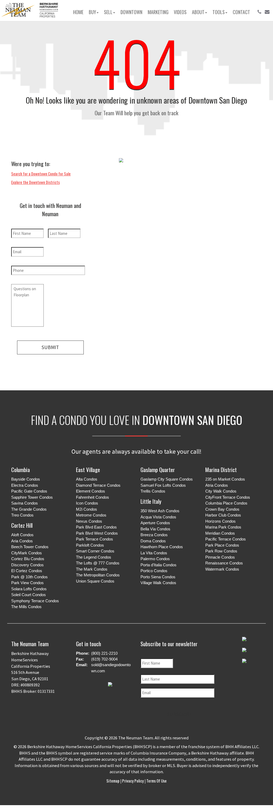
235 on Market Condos (225, 479)
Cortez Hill (22, 525)
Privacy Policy (132, 781)
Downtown (131, 12)
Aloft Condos (22, 535)
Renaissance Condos (224, 563)
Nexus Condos (89, 521)
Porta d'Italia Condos (158, 565)
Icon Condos (87, 503)
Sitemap (113, 781)
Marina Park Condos (223, 527)
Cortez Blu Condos (27, 558)
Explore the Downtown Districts (35, 182)
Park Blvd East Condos (96, 527)
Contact (241, 12)
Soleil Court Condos (28, 594)
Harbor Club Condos (223, 515)
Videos (180, 12)
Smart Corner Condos (95, 551)
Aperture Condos (155, 523)
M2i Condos (86, 509)
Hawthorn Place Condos (161, 546)
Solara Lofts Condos (29, 589)
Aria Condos (22, 541)
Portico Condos (153, 570)
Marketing (158, 12)
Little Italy (150, 501)
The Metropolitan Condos (98, 575)
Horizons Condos (220, 521)
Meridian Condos (220, 533)
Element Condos (90, 491)
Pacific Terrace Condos (225, 539)
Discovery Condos (27, 565)
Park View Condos (27, 582)
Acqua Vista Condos (158, 517)
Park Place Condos (222, 545)
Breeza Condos (154, 535)
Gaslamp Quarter (157, 469)
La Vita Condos (153, 553)
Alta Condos (86, 479)
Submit (50, 347)
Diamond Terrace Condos (98, 485)
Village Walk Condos (158, 582)
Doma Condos (153, 541)
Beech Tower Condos (30, 546)
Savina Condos (24, 503)
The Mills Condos (26, 606)
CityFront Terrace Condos (227, 497)
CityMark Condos (26, 553)
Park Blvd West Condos (97, 533)
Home (78, 12)
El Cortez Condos (26, 570)
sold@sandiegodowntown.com (111, 667)
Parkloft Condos (90, 545)
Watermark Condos (222, 569)
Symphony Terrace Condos (35, 601)
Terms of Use (156, 781)
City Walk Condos (220, 491)
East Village (88, 469)
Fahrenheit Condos (92, 497)
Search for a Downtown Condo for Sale (41, 174)
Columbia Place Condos (226, 503)
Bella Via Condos (155, 529)
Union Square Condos (95, 581)
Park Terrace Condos (94, 539)
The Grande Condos (29, 509)
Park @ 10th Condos (29, 577)
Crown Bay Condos (222, 509)
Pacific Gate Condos (29, 491)
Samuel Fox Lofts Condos (163, 485)
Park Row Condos (221, 551)
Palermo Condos (155, 558)
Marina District (221, 469)
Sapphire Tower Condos (32, 497)
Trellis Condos (152, 491)
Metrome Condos (91, 515)
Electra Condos (24, 485)
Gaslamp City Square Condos (166, 479)
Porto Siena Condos (157, 577)
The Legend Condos (93, 557)
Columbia (20, 469)
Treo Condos (22, 515)
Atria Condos (216, 485)
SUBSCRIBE (179, 714)
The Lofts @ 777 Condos (97, 563)
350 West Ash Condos (159, 511)
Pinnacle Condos (220, 557)
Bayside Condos (25, 479)
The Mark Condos (91, 569)
